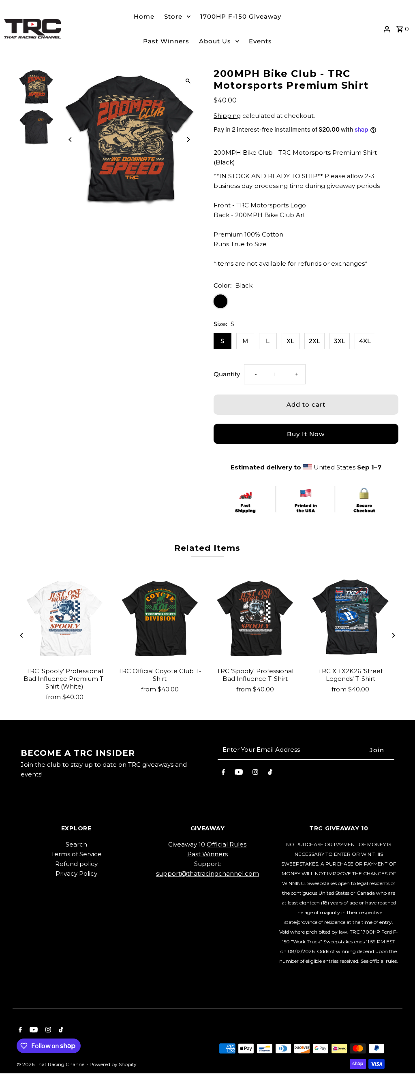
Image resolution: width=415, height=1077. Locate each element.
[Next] (188, 139)
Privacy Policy (76, 873)
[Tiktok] (270, 773)
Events (260, 41)
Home (144, 16)
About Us (215, 41)
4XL (365, 341)
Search (76, 844)
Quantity (227, 374)
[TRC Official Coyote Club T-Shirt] (159, 618)
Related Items (207, 548)
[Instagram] (255, 773)
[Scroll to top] (398, 1056)
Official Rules (226, 844)
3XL (339, 341)
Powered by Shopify (113, 1064)
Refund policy (76, 864)
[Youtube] (239, 773)
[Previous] (70, 139)
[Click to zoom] (188, 81)
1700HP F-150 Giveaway (240, 16)
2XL (314, 341)
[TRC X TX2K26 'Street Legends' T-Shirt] (350, 618)
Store (173, 16)
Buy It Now (306, 434)
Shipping (227, 115)
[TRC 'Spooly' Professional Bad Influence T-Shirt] (255, 618)
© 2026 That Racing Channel (52, 1064)
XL (290, 341)
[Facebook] (223, 773)
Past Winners (166, 41)
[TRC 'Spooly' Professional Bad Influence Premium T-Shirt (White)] (64, 618)
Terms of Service (76, 854)
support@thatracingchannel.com (207, 873)
